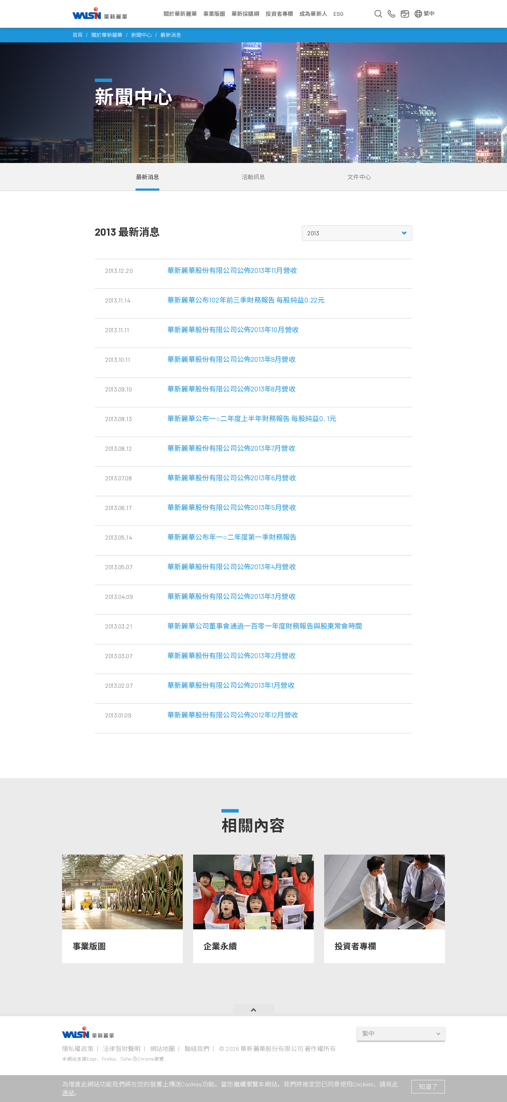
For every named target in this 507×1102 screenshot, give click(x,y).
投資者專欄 (280, 13)
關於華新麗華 (180, 13)
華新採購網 (245, 13)
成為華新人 (313, 13)
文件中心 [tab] (359, 176)
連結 (68, 1092)
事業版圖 (214, 13)
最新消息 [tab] (148, 176)
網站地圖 (162, 1048)
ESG (339, 13)
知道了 (428, 1086)
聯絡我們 (197, 1048)
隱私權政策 (77, 1048)
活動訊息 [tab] (254, 176)
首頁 (77, 35)
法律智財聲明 (121, 1048)
